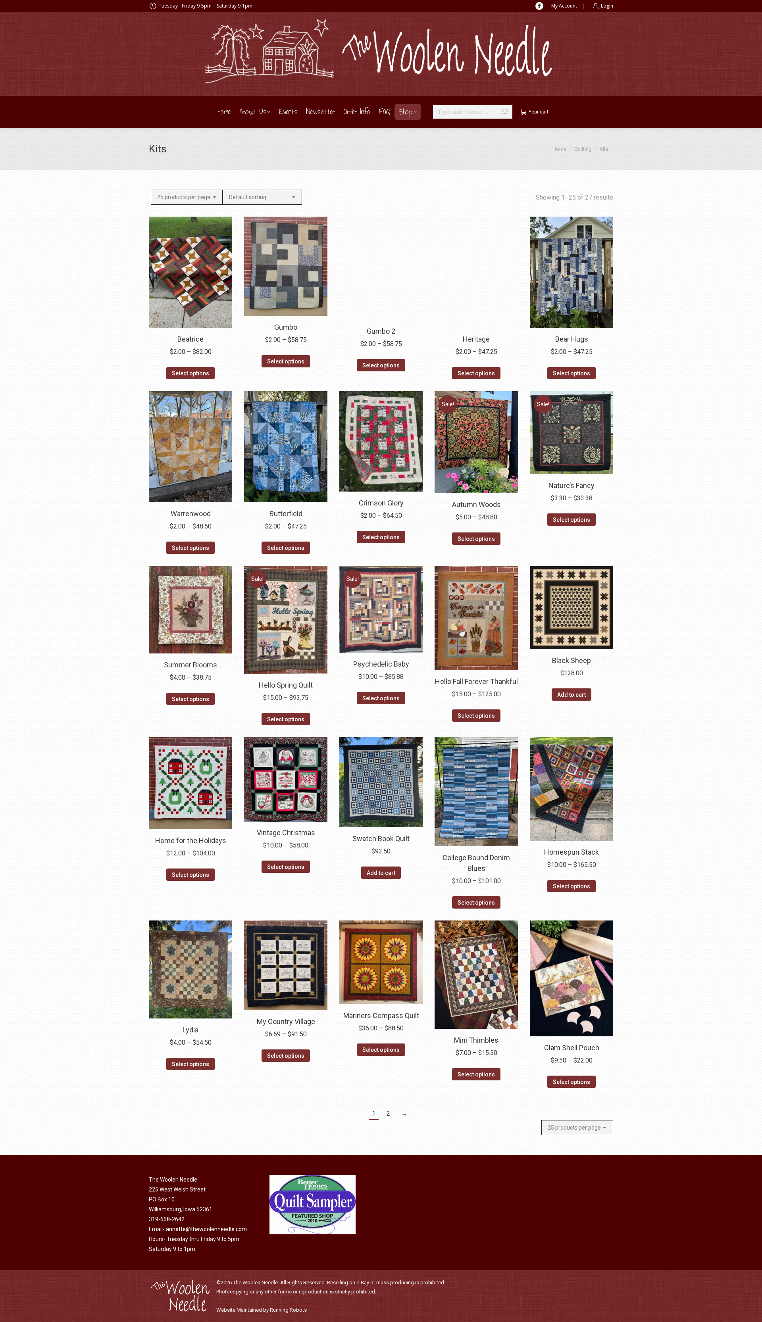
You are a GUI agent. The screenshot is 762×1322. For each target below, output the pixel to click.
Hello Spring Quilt (286, 685)
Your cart (538, 112)
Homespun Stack (571, 852)
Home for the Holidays (190, 840)
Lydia (190, 1030)
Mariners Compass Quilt (381, 1015)
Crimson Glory (381, 503)
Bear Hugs (571, 339)
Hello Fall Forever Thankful (476, 681)
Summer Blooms (190, 665)
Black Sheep (571, 660)
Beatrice (190, 339)
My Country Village (286, 1021)
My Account (564, 5)
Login (607, 5)
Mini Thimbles (476, 1040)
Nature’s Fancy (571, 485)
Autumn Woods (476, 504)
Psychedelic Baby (381, 664)
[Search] (504, 112)
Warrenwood (191, 513)
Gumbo (285, 327)
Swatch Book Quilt (381, 838)
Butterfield (285, 513)
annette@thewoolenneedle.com (206, 1229)
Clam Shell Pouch (571, 1047)
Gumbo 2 (381, 331)
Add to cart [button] (571, 695)
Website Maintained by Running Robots (261, 1310)
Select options (190, 373)
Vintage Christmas (286, 833)
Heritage (476, 339)
